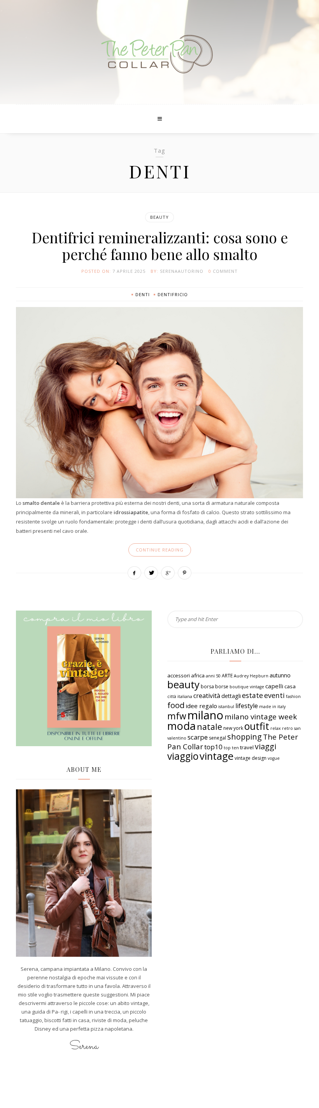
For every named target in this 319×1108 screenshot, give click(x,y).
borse (221, 686)
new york (233, 728)
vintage (216, 756)
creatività (206, 695)
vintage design (250, 758)
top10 (213, 746)
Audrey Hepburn (251, 676)
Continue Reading (160, 550)
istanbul (226, 706)
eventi (274, 695)
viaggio (182, 756)
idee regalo (201, 706)
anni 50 (213, 676)
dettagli (231, 696)
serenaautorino (181, 271)
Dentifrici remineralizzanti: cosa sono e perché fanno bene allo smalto (160, 245)
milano (205, 715)
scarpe (198, 737)
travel (247, 747)
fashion (293, 696)
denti (142, 294)
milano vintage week (260, 717)
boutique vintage (247, 686)
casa (290, 686)
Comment (225, 271)
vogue (274, 758)
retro (287, 728)
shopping (244, 736)
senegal (217, 738)
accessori (178, 675)
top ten (231, 747)
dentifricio (173, 294)
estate (252, 695)
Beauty (159, 217)
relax (275, 728)
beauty (183, 684)
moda (181, 726)
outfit (256, 726)
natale (209, 726)
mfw (176, 716)
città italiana (179, 696)
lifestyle (246, 705)
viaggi (265, 746)
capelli (274, 686)
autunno (280, 675)
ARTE (227, 675)
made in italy (272, 706)
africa (198, 675)
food (175, 705)
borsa (207, 686)
